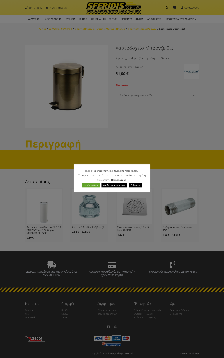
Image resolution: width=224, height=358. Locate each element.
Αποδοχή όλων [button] (91, 185)
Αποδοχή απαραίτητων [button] (114, 185)
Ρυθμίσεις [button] (135, 185)
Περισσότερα (118, 179)
